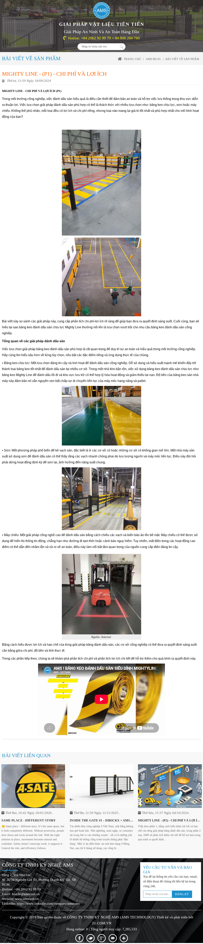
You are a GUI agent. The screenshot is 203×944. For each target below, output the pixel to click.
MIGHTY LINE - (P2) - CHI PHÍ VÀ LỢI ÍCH (101, 820)
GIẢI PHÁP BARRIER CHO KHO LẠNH (167, 820)
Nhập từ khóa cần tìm (121, 46)
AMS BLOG (153, 59)
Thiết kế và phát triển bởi (175, 917)
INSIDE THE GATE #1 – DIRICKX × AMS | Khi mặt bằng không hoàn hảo (33, 820)
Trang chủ (132, 59)
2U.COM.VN (101, 923)
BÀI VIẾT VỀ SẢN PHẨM (182, 59)
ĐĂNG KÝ (182, 894)
